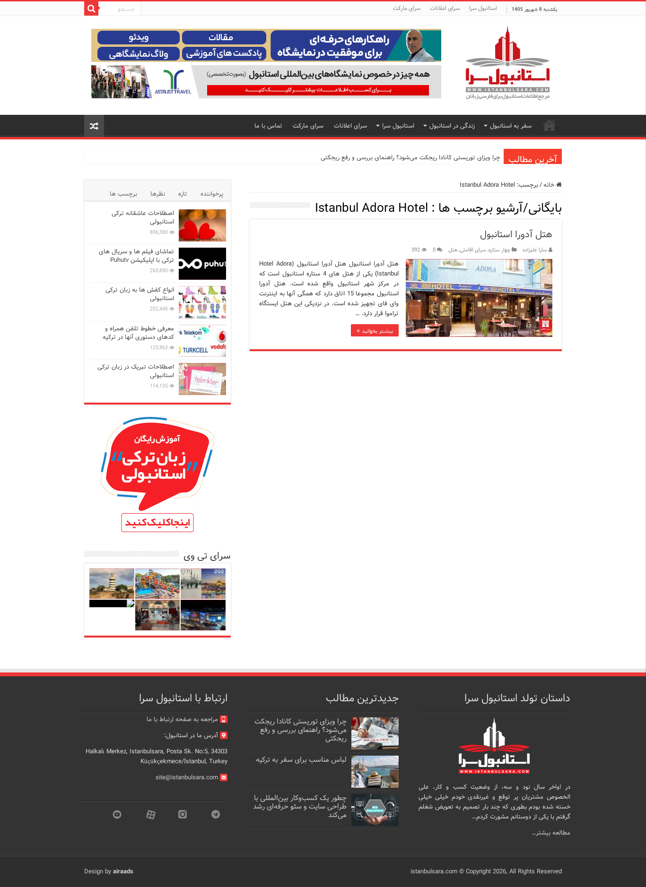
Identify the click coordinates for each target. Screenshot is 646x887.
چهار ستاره (499, 250)
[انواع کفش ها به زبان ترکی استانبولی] (202, 302)
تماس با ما (268, 126)
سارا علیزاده (535, 250)
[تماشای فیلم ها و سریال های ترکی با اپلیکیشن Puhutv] (202, 264)
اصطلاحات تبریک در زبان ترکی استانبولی (135, 371)
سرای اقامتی (473, 250)
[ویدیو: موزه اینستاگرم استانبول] (111, 603)
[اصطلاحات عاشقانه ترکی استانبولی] (202, 225)
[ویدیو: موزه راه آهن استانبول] (157, 615)
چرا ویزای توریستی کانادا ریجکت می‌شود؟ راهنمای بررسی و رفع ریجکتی (410, 158)
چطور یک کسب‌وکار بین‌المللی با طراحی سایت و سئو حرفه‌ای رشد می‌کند (300, 806)
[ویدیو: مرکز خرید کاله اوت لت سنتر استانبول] (203, 615)
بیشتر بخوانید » (375, 330)
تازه (182, 194)
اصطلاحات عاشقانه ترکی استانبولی (143, 217)
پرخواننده (212, 194)
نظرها (157, 194)
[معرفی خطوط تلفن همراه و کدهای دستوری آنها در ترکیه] (202, 341)
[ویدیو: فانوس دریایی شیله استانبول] (111, 583)
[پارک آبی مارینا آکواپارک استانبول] (157, 583)
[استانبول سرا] (507, 63)
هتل (452, 250)
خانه (549, 185)
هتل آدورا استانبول (516, 234)
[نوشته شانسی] (94, 126)
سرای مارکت (406, 8)
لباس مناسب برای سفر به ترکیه (301, 760)
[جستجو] (91, 8)
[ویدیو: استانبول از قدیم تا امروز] (203, 583)
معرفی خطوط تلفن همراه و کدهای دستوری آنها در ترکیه (138, 333)
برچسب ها (123, 194)
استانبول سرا (483, 8)
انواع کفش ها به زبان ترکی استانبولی (139, 294)
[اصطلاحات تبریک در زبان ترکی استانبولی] (202, 379)
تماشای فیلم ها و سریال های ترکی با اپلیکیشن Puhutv (136, 256)
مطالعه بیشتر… (551, 833)
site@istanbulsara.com (187, 778)
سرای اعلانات (445, 8)
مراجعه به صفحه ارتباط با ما (182, 719)
